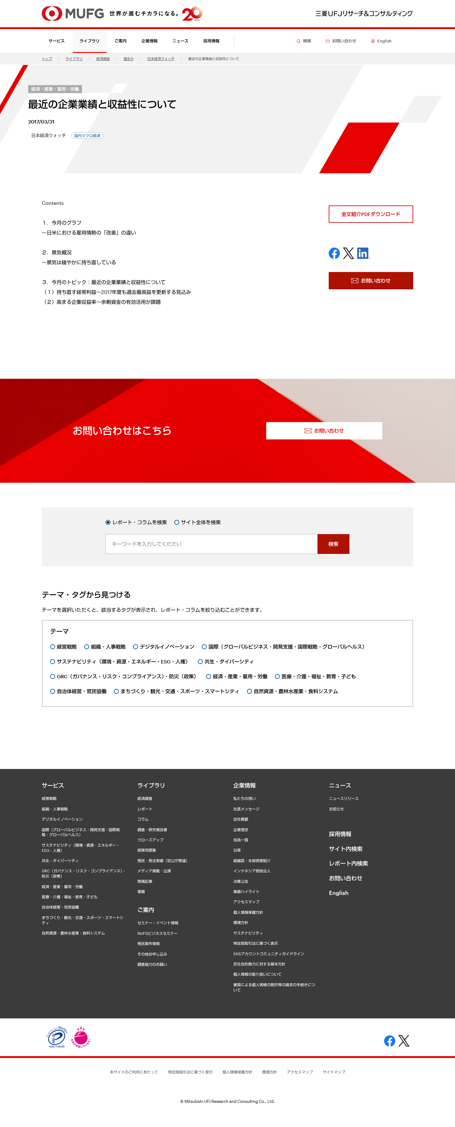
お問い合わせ (345, 878)
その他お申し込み (152, 954)
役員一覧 (240, 840)
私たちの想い (244, 798)
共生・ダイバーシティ (60, 860)
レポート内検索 (348, 863)
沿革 (237, 850)
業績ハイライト (246, 891)
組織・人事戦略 (55, 809)
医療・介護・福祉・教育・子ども (70, 897)
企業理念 (240, 829)
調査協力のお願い (152, 964)
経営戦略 (49, 798)
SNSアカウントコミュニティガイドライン (268, 954)
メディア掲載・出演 (154, 871)
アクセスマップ (246, 902)
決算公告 (240, 881)
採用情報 (211, 40)
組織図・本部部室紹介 (252, 860)
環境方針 (240, 922)
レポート (144, 809)
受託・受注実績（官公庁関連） (163, 860)
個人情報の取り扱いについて (257, 974)
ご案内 (145, 909)
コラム (143, 819)
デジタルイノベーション (62, 819)
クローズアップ (150, 840)
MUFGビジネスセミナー (157, 933)
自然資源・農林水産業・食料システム (73, 933)
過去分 (129, 59)
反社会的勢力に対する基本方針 (259, 964)
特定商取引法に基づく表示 (255, 943)
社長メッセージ (246, 809)
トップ (47, 59)
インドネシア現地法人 (252, 871)
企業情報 (244, 785)
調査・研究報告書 (152, 829)
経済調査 (103, 59)
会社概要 (240, 819)
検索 (333, 544)
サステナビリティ (248, 933)
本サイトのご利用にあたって (134, 1072)
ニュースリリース (344, 798)
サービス (53, 785)
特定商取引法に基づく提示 (190, 1072)
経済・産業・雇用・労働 (55, 89)
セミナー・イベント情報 (157, 923)
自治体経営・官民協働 (60, 907)
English (339, 892)
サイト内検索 (345, 848)
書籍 (141, 891)
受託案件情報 (148, 943)
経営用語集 (146, 850)
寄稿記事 (144, 881)
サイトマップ (334, 1072)
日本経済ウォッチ (161, 59)
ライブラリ (74, 59)
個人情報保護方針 (248, 912)
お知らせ (336, 809)
